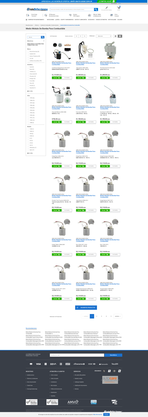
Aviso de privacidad (31, 382)
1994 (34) (32, 110)
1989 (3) (32, 122)
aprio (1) (32, 149)
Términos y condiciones (32, 378)
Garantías (53, 395)
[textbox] (74, 9)
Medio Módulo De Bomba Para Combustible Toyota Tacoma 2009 (34, 336)
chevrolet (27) (33, 74)
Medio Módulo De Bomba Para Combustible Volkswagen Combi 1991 (93, 340)
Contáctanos (54, 382)
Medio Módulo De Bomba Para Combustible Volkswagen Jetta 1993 (73, 344)
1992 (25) (32, 115)
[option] (110, 380)
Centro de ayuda (54, 378)
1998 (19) (32, 100)
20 (76, 36)
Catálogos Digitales (79, 382)
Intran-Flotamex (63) (35, 56)
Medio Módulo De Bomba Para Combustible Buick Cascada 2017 (53, 340)
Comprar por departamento (36, 19)
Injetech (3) (32, 53)
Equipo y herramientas (67, 19)
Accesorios (91, 19)
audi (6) (32, 67)
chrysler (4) (33, 76)
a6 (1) (31, 145)
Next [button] (119, 380)
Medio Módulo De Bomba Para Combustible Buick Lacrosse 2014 (111, 332)
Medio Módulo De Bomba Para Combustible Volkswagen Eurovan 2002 (54, 344)
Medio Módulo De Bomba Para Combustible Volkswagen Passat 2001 (93, 336)
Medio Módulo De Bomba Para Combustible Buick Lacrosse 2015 (72, 340)
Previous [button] (101, 380)
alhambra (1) (33, 147)
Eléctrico (37, 25)
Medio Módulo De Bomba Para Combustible (70, 25)
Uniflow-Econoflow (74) (35, 60)
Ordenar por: (92, 35)
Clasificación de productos (81, 385)
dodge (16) (32, 78)
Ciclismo (119, 19)
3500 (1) (32, 136)
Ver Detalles (67, 77)
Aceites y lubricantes (81, 19)
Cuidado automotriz (101, 19)
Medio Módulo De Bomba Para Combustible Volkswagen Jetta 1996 (93, 344)
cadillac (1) (33, 71)
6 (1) (31, 138)
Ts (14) (31, 58)
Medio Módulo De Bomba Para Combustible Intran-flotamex (91, 332)
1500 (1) (32, 129)
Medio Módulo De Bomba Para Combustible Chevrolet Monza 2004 (73, 336)
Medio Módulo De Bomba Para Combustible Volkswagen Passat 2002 (112, 336)
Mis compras (114, 3)
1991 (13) (32, 117)
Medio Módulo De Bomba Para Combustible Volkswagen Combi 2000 (112, 340)
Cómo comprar (54, 375)
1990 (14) (32, 120)
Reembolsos (54, 392)
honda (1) (32, 85)
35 (80, 36)
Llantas (57, 19)
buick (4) (32, 69)
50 (84, 36)
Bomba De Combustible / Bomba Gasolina (50, 25)
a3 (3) (31, 140)
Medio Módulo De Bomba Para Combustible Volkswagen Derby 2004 (35, 344)
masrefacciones (29, 25)
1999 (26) (32, 98)
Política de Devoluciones (56, 388)
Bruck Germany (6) (34, 51)
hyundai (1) (33, 87)
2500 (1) (32, 131)
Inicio (119, 3)
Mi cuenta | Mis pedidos (80, 375)
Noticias (77, 388)
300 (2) (31, 133)
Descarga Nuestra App (32, 388)
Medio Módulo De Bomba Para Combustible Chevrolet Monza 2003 (54, 336)
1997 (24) (32, 103)
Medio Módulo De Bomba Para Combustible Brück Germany (71, 332)
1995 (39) (32, 107)
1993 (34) (32, 112)
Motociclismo (112, 19)
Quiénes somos (30, 375)
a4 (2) (31, 143)
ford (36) (32, 80)
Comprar (57, 77)
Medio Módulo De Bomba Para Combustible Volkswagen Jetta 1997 (112, 344)
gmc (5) (32, 83)
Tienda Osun (30, 385)
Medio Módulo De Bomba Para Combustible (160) (35, 44)
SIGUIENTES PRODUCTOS (88, 307)
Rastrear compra (78, 378)
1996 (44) (32, 105)
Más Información (97, 414)
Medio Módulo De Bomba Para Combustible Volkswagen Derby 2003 (35, 340)
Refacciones (50, 19)
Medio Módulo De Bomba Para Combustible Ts (52, 332)
